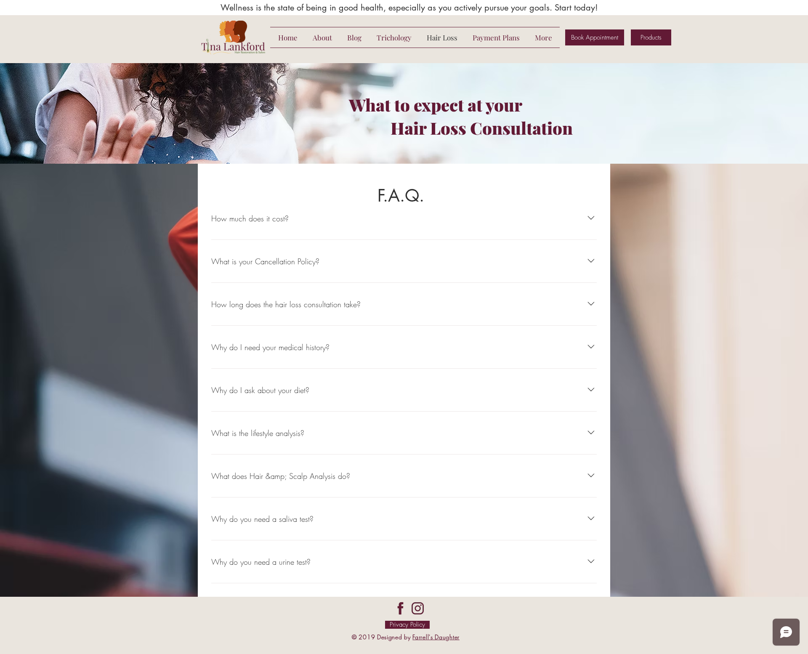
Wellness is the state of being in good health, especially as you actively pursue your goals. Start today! (409, 7)
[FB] (400, 608)
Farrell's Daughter (436, 637)
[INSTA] (417, 608)
